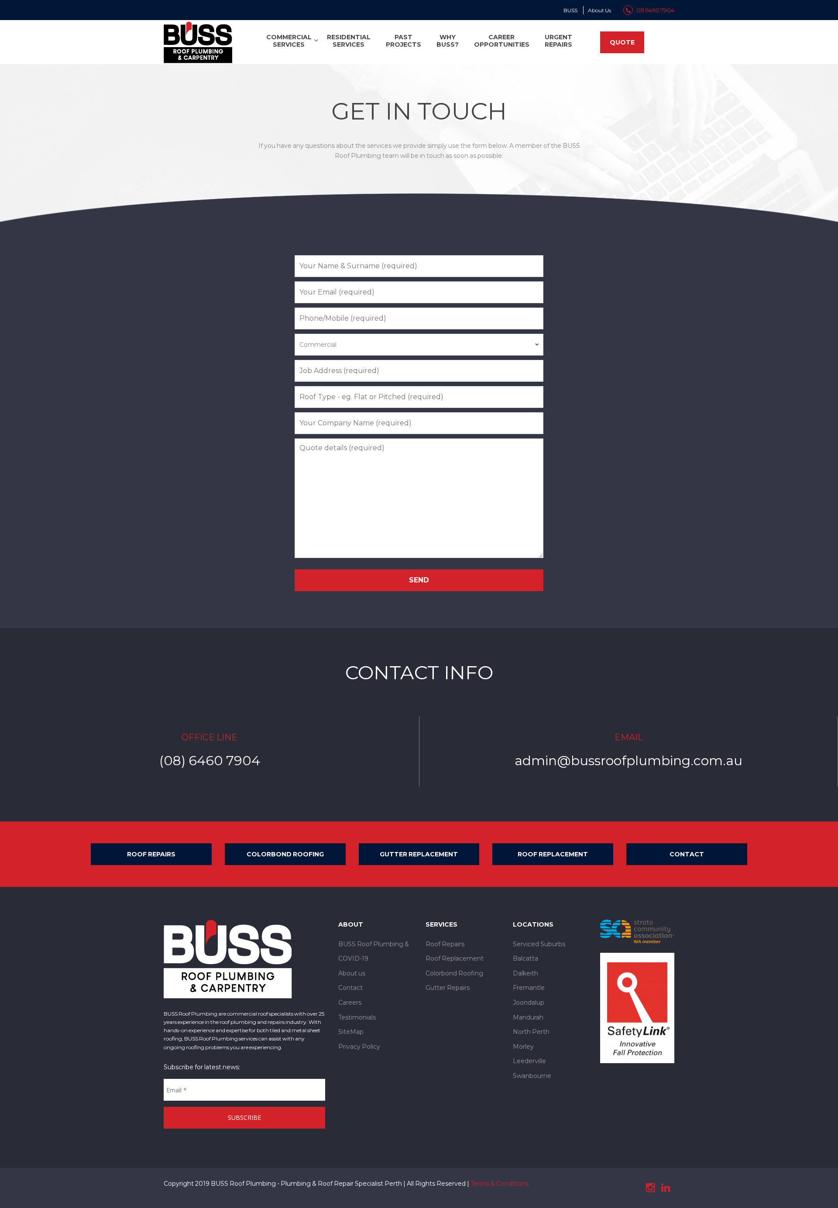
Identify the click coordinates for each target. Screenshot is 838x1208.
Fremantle (529, 988)
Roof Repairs (151, 854)
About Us (599, 10)
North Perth (531, 1032)
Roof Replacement (553, 854)
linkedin (665, 1187)
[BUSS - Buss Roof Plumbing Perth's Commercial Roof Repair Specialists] (198, 41)
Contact (687, 854)
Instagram (650, 1187)
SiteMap (351, 1032)
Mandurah (528, 1017)
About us (351, 973)
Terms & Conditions (500, 1183)
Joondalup (528, 1002)
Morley (523, 1047)
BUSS (570, 10)
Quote (622, 42)
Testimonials (357, 1017)
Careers (349, 1002)
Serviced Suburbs (539, 944)
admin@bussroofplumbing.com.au (628, 761)
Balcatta (525, 958)
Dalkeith (525, 973)
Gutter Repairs (448, 988)
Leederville (529, 1061)
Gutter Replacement (419, 854)
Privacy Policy (359, 1047)
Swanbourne (532, 1076)
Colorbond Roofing (285, 854)
